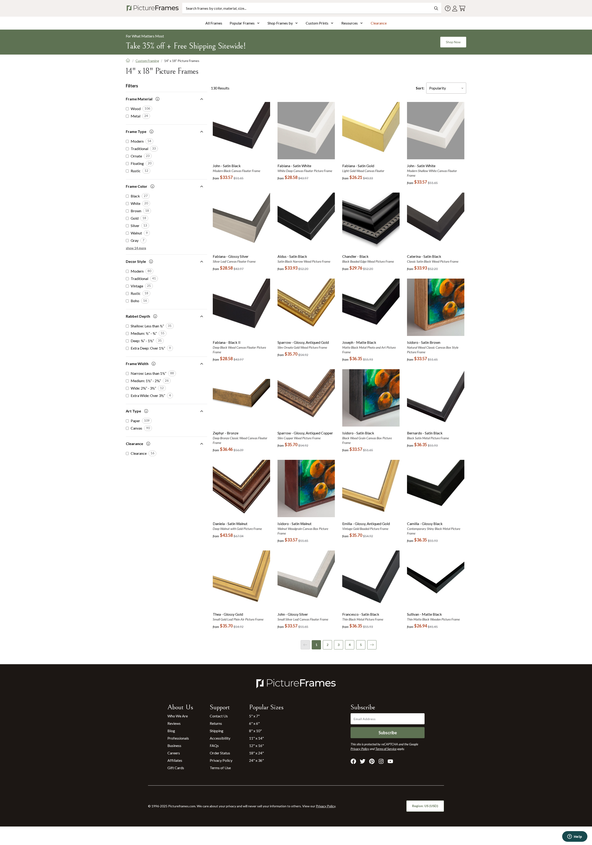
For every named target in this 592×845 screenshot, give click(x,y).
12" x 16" (256, 745)
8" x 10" (255, 730)
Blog (171, 730)
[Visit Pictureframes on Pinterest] (372, 761)
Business (174, 745)
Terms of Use (220, 767)
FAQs (214, 745)
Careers (173, 753)
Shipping (216, 730)
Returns (216, 723)
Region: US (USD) (425, 806)
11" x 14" (256, 738)
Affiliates (174, 760)
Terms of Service (385, 749)
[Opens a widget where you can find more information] (574, 837)
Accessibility (220, 738)
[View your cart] (462, 8)
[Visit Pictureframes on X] (362, 761)
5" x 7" (254, 716)
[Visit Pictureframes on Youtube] (390, 761)
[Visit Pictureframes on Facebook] (353, 761)
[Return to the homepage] (153, 8)
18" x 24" (256, 753)
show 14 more (136, 248)
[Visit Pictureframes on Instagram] (381, 761)
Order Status (220, 753)
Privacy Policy (221, 760)
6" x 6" (254, 723)
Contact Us (219, 716)
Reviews (174, 723)
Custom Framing (147, 61)
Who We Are (177, 716)
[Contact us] (447, 8)
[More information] (157, 99)
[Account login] (454, 8)
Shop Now (453, 42)
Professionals (178, 738)
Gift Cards (175, 767)
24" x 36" (256, 760)
